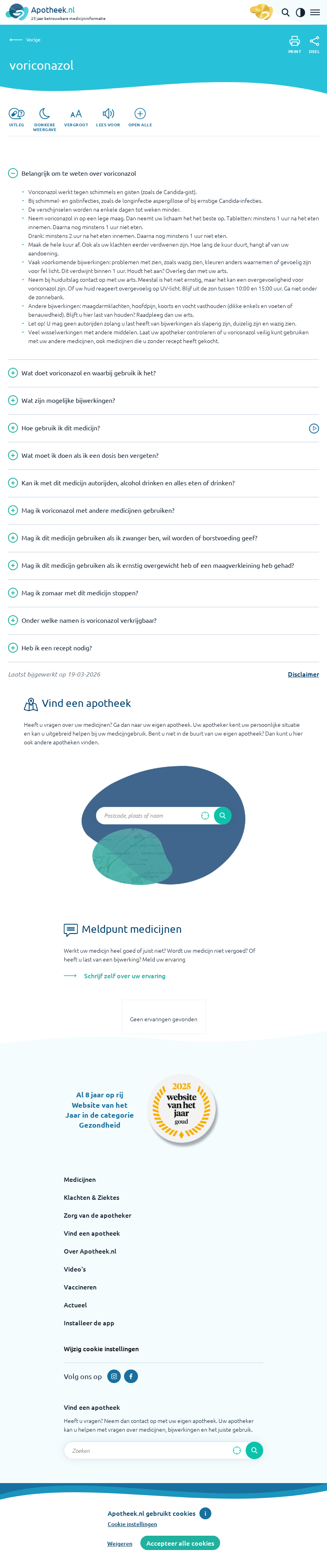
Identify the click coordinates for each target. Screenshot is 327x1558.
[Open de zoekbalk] (285, 12)
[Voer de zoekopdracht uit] (222, 815)
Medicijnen (80, 1179)
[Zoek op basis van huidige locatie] (205, 815)
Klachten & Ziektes (91, 1197)
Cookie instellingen (132, 1524)
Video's (75, 1268)
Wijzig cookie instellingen (101, 1348)
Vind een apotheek (92, 1232)
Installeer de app (89, 1322)
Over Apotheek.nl (90, 1250)
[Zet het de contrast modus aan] (300, 12)
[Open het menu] (315, 12)
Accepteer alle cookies (180, 1542)
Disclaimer (303, 673)
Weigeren (119, 1543)
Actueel (75, 1304)
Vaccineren (80, 1286)
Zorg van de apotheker (97, 1215)
